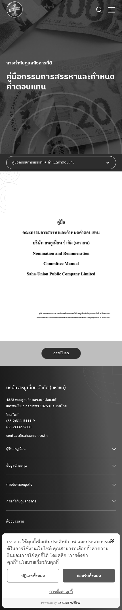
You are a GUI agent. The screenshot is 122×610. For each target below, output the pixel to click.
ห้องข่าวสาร (15, 521)
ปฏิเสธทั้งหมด (33, 575)
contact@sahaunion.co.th (27, 436)
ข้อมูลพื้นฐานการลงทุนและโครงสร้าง (32, 474)
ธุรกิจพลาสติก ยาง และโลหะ (26, 493)
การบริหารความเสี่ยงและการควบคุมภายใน (37, 529)
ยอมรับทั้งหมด (89, 575)
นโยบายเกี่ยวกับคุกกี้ (39, 562)
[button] (110, 10)
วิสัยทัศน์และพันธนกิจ (21, 457)
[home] (14, 9)
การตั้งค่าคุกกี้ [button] (61, 591)
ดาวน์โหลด (61, 353)
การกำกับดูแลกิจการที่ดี (23, 510)
